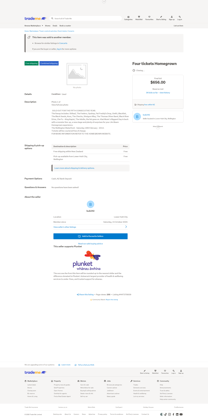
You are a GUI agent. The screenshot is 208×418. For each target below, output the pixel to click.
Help (161, 385)
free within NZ (149, 105)
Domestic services (139, 388)
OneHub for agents (60, 393)
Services (136, 381)
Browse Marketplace (33, 25)
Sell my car (84, 396)
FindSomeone (178, 407)
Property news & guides (62, 385)
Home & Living (32, 396)
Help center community (168, 399)
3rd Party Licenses (166, 393)
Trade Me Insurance (31, 407)
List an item (178, 25)
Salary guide (111, 396)
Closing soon (31, 391)
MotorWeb (91, 407)
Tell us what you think (86, 365)
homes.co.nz (62, 407)
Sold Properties (59, 388)
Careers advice (112, 388)
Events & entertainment (141, 391)
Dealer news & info (86, 393)
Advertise (92, 414)
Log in (179, 19)
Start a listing (144, 373)
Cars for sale (84, 385)
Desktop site (57, 414)
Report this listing (112, 300)
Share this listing (86, 294)
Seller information (166, 396)
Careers (76, 414)
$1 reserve (31, 393)
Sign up (172, 19)
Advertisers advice (113, 393)
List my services (138, 396)
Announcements (165, 388)
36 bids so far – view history (158, 92)
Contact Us (145, 414)
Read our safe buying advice (90, 243)
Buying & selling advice (88, 391)
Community (164, 381)
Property (57, 381)
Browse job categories (114, 385)
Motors (83, 381)
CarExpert (119, 407)
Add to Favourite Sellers (92, 236)
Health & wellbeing (139, 393)
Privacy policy (102, 414)
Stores (47, 25)
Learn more (66, 365)
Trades (135, 385)
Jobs (109, 381)
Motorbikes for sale (87, 388)
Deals (55, 25)
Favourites (165, 373)
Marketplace (32, 381)
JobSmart (110, 391)
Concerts (63, 43)
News (84, 414)
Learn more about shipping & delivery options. (74, 168)
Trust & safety (164, 391)
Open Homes (58, 391)
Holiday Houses (148, 407)
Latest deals (31, 385)
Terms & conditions (116, 414)
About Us (68, 414)
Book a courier (65, 25)
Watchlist (155, 373)
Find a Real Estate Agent (62, 396)
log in (59, 49)
